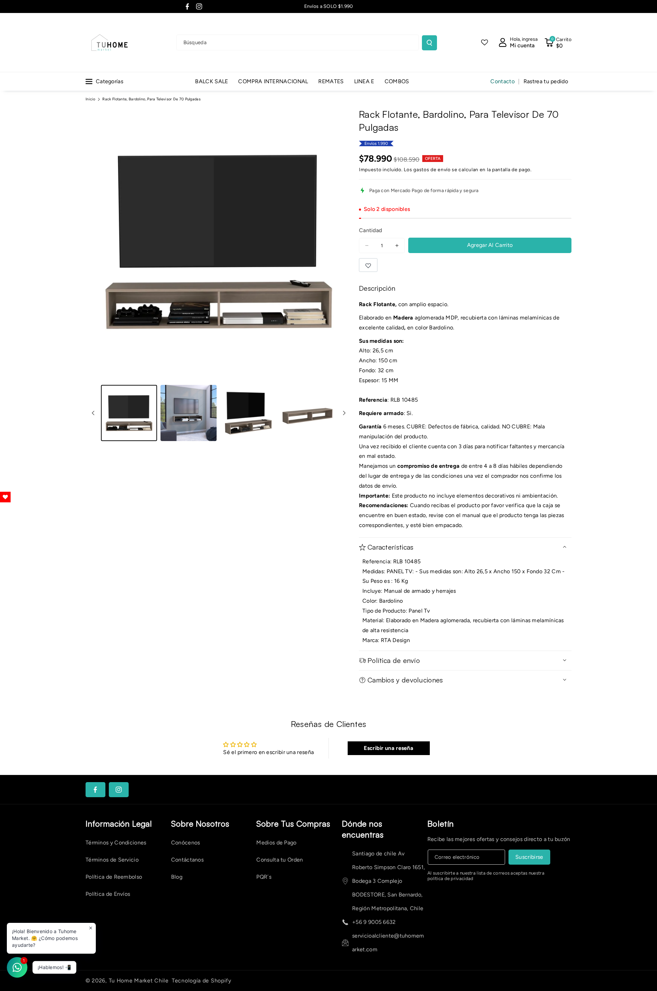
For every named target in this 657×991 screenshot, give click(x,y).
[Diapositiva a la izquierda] (93, 413)
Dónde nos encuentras (363, 829)
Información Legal (119, 823)
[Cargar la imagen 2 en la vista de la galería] (188, 413)
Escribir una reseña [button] (388, 748)
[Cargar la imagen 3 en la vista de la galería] (248, 413)
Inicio (90, 99)
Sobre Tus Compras (293, 823)
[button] (557, 42)
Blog (176, 877)
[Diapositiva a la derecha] (344, 413)
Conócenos (185, 842)
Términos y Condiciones (116, 842)
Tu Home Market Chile (139, 980)
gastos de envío (432, 170)
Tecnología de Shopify (201, 980)
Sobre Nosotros (200, 823)
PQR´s (263, 877)
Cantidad (370, 230)
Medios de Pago (276, 842)
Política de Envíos (108, 894)
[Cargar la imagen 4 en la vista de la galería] (308, 413)
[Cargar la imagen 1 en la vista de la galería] (129, 413)
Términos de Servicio (112, 859)
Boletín (440, 823)
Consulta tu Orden (279, 859)
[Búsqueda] (429, 42)
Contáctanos (187, 859)
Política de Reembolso (114, 877)
